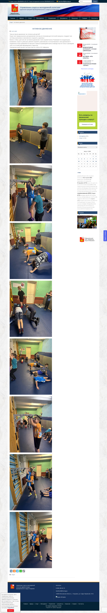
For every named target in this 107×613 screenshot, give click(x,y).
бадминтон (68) (80, 198)
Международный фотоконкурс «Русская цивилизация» (89, 49)
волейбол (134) (92, 184)
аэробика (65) (80, 188)
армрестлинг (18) (81, 179)
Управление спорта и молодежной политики (40, 7)
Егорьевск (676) (82, 183)
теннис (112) (90, 202)
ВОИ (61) (84, 209)
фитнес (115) (89, 209)
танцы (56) (81, 191)
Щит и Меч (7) (87, 176)
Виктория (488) (87, 177)
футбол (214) (92, 204)
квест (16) (90, 197)
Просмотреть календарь (87, 68)
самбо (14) (94, 183)
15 (93, 161)
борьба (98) (88, 179)
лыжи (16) (89, 183)
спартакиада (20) (81, 205)
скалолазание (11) (89, 205)
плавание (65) (94, 188)
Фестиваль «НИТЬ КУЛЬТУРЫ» (88, 57)
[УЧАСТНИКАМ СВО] (87, 87)
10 (78, 161)
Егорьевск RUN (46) (81, 189)
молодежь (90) (83, 195)
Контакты (94, 18)
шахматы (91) (80, 176)
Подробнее (11, 607)
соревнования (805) (84, 193)
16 (96, 161)
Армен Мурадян (57, 607)
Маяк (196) (86, 204)
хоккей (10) (85, 184)
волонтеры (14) (89, 189)
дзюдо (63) (88, 181)
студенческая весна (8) (82, 186)
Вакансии (75, 18)
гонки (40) (79, 209)
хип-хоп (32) (80, 184)
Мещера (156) (87, 188)
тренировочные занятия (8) (90, 191)
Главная (12, 18)
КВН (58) (89, 195)
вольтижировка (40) (92, 186)
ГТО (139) (95, 197)
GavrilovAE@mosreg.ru (64, 1)
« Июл (79, 172)
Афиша (21, 18)
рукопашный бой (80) (89, 207)
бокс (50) (81, 197)
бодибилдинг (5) (83, 202)
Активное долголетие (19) (86, 200)
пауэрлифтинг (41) (81, 181)
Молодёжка (40, 18)
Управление (52, 18)
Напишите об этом (87, 124)
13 (87, 161)
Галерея (84, 18)
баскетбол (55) (80, 207)
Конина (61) (87, 198)
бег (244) (86, 197)
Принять (10, 610)
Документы (63, 18)
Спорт (30, 18)
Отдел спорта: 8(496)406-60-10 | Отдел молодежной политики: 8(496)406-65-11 (32, 1)
